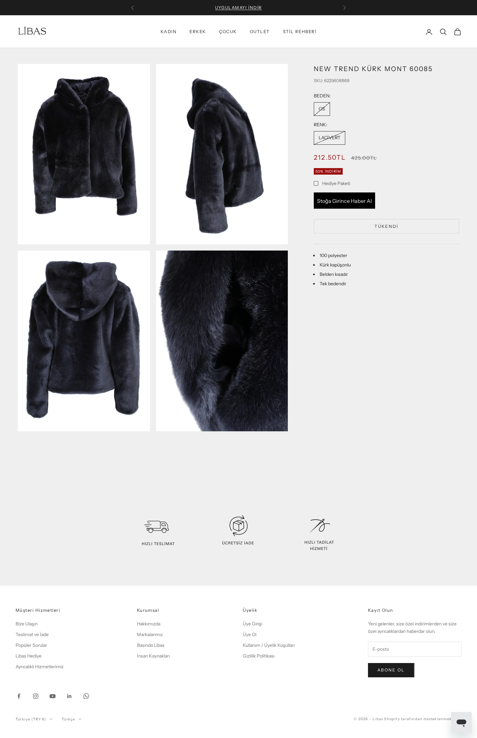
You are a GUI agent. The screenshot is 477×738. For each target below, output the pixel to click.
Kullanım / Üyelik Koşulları (269, 645)
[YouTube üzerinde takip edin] (52, 696)
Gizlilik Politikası (259, 656)
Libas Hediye (29, 656)
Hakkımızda (148, 624)
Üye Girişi (252, 624)
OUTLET (260, 31)
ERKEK (198, 31)
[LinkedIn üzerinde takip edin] (69, 696)
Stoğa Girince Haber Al (344, 200)
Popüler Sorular (31, 645)
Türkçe (68, 719)
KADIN (169, 31)
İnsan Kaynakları (153, 656)
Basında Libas (151, 645)
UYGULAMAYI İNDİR (238, 7)
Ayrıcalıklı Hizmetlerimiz (40, 667)
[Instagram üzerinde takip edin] (35, 696)
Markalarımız (150, 634)
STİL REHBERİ (299, 31)
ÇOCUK (228, 31)
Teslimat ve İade (32, 634)
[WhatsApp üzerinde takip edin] (86, 696)
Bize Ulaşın (27, 624)
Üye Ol (249, 634)
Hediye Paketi (336, 183)
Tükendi (386, 225)
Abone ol (391, 669)
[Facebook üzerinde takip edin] (19, 696)
